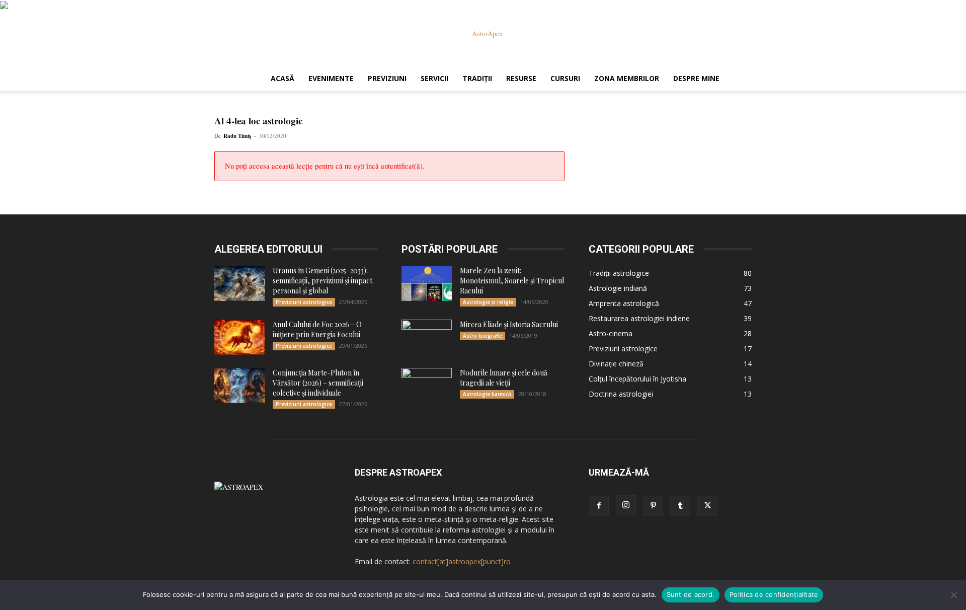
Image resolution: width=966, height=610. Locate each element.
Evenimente (331, 78)
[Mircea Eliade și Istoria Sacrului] (426, 337)
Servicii (434, 78)
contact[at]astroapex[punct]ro (462, 561)
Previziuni (387, 78)
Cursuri (565, 78)
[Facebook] (599, 506)
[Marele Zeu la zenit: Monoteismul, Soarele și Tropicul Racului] (426, 283)
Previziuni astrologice (304, 302)
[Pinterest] (653, 506)
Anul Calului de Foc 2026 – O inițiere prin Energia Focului (317, 329)
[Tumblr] (680, 506)
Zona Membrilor (626, 78)
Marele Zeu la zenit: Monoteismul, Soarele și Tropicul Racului (512, 280)
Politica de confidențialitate (774, 594)
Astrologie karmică (487, 394)
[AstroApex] (483, 33)
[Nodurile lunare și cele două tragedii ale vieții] (426, 385)
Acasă (282, 78)
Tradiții (477, 78)
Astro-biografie (482, 335)
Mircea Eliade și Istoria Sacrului (509, 324)
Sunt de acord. (691, 594)
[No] (953, 595)
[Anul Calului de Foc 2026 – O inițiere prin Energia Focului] (239, 337)
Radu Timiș (237, 136)
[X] (707, 506)
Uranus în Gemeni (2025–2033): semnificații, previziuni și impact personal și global (322, 280)
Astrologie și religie (488, 302)
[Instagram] (626, 505)
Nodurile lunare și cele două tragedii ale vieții (503, 378)
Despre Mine (696, 78)
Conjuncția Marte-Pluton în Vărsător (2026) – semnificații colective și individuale (318, 383)
